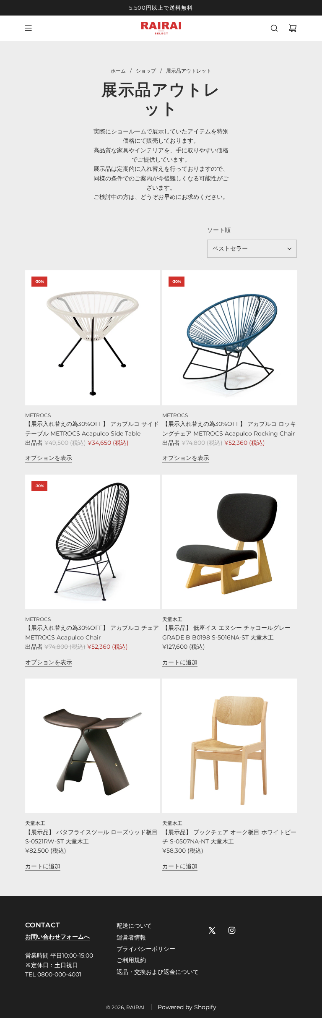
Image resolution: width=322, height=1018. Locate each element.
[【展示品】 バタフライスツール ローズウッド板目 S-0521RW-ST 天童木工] (92, 746)
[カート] (292, 28)
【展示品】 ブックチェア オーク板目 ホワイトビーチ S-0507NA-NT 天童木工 (229, 836)
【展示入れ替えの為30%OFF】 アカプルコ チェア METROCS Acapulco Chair (92, 632)
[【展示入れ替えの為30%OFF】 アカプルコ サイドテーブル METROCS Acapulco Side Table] (92, 337)
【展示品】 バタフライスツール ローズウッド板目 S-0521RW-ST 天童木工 (91, 836)
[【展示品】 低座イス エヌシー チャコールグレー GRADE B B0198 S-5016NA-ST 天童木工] (229, 542)
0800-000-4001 (59, 974)
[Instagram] (232, 930)
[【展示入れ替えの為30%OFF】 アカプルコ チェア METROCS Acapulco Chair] (92, 542)
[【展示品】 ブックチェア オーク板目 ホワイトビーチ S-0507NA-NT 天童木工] (229, 746)
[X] (212, 930)
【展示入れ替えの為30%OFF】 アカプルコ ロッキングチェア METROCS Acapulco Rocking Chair (229, 428)
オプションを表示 (48, 458)
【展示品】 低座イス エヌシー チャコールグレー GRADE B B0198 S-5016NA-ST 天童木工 (226, 632)
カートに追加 (179, 662)
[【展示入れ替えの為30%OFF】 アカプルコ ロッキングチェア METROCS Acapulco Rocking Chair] (229, 337)
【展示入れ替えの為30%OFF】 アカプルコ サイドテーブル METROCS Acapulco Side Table (92, 428)
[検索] (274, 28)
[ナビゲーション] (28, 28)
